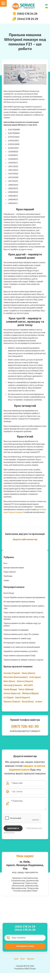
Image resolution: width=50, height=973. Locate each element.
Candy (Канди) (10, 689)
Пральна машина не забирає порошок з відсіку (23, 660)
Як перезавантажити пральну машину (19, 602)
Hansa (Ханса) (28, 673)
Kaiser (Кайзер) (26, 689)
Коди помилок (10, 572)
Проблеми (8, 576)
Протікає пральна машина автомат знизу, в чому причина (24, 618)
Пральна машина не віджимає (16, 630)
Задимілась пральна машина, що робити (21, 651)
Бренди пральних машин (14, 568)
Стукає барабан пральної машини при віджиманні (24, 597)
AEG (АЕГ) (28, 685)
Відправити (13, 828)
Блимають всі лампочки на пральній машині (22, 647)
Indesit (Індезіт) (22, 697)
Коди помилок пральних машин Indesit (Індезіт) (23, 612)
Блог (6, 563)
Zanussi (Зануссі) (25, 681)
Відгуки (30, 959)
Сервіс (6, 580)
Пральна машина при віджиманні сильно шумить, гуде (24, 607)
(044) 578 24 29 (27, 19)
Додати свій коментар (25, 539)
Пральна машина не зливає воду (17, 638)
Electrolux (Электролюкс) (16, 677)
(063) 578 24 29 (27, 13)
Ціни (16, 959)
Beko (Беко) (9, 681)
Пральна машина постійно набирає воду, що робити (22, 624)
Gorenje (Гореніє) (12, 673)
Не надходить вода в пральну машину (19, 643)
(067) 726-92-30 (25, 726)
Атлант (38, 701)
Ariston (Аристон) (12, 693)
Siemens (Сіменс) (12, 701)
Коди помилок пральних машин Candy (19, 655)
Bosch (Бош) (9, 593)
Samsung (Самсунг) (13, 685)
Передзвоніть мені (25, 946)
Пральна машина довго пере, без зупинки (21, 634)
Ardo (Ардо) (35, 677)
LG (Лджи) (8, 697)
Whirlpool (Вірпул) (30, 693)
